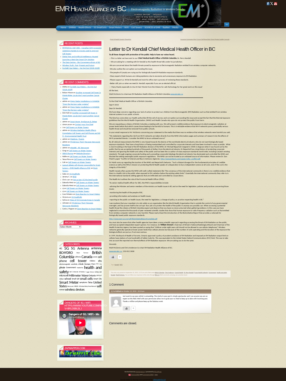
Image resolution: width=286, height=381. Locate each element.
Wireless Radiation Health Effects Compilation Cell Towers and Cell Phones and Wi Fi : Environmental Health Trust (81, 133)
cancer (95, 257)
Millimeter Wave (78, 275)
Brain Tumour (82, 253)
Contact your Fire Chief (84, 125)
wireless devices (75, 289)
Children (92, 261)
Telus (90, 282)
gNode (62, 267)
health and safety (222, 273)
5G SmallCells (74, 174)
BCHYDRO (66, 253)
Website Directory (83, 154)
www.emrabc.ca (176, 94)
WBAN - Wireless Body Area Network (85, 286)
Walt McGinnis (120, 275)
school (67, 279)
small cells (86, 279)
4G (60, 248)
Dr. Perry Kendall (188, 273)
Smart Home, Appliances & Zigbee (83, 122)
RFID (74, 177)
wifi (99, 286)
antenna (96, 248)
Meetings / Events (77, 139)
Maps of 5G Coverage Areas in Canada (85, 200)
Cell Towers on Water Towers (77, 127)
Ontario (92, 276)
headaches (80, 268)
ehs (100, 261)
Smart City (97, 279)
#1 (112, 291)
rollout (61, 279)
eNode (80, 264)
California (77, 257)
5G (66, 248)
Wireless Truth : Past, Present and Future (78, 65)
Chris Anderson (169, 273)
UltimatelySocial (159, 380)
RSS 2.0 (157, 275)
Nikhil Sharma (67, 154)
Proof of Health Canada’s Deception (120, 39)
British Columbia (159, 273)
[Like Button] (113, 257)
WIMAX (61, 290)
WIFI (121, 265)
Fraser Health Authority (201, 273)
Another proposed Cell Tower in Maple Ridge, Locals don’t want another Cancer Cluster (81, 95)
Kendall (117, 265)
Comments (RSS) (148, 375)
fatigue (93, 264)
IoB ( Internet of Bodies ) (77, 272)
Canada (86, 257)
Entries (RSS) (135, 375)
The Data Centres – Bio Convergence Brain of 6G (81, 62)
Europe (87, 264)
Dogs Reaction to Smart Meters (88, 194)
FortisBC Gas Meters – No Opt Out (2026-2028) (81, 68)
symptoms (83, 282)
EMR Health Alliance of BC (90, 9)
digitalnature (140, 372)
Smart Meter (69, 283)
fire (101, 264)
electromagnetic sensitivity (68, 264)
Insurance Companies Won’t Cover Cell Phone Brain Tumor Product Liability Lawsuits (204, 39)
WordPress (157, 372)
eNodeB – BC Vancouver (79, 148)
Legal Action (90, 272)
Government (212, 273)
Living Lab (98, 272)
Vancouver (70, 286)
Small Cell (75, 279)
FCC (97, 264)
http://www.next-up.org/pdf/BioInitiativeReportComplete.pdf (133, 219)
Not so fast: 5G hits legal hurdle (85, 180)
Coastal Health (179, 273)
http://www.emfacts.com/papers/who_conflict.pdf (180, 159)
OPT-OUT (99, 275)
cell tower (78, 261)
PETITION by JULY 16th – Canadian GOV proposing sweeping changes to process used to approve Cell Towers (81, 51)
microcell (63, 275)
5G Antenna (80, 248)
